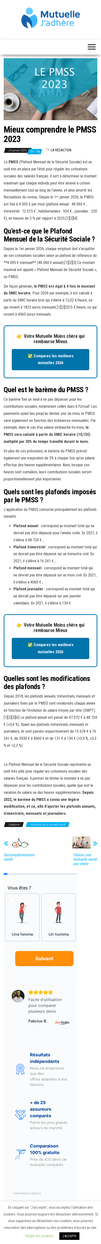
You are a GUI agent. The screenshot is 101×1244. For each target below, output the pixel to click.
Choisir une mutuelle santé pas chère (85, 859)
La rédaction (61, 150)
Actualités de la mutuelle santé (47, 824)
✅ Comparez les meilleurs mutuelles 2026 (51, 359)
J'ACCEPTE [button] (69, 1236)
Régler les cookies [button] (39, 1236)
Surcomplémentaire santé (19, 857)
